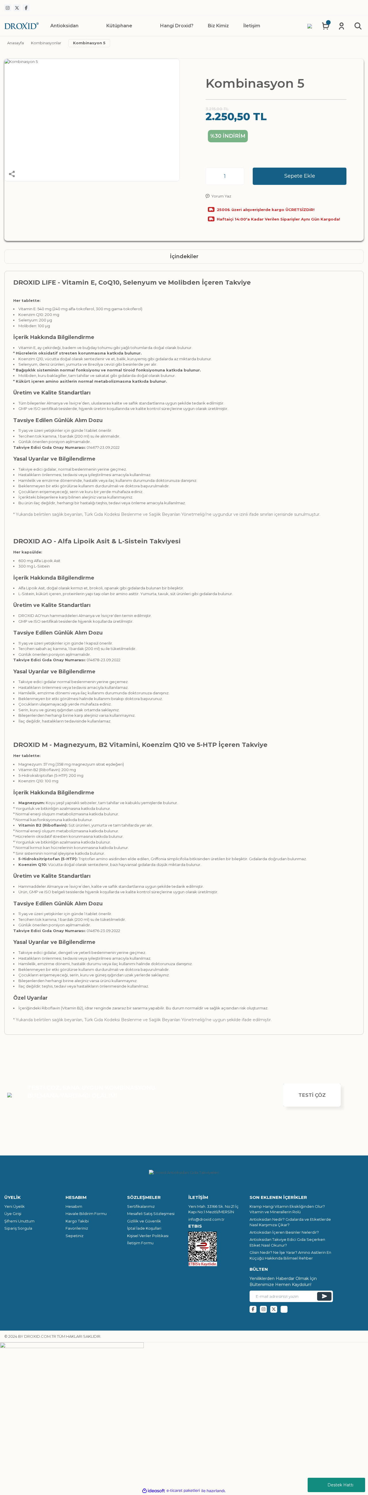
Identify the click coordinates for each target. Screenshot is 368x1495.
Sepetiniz (74, 1235)
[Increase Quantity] (238, 176)
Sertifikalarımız (141, 1206)
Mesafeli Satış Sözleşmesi (151, 1213)
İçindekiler (184, 256)
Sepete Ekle (299, 176)
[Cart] (326, 26)
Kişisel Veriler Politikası (147, 1235)
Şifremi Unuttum (19, 1221)
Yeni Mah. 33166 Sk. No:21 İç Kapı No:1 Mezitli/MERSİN (213, 1209)
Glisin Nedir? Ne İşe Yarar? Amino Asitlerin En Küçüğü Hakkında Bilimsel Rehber (290, 1255)
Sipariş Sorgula (18, 1228)
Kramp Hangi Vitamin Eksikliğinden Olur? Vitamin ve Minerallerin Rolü (287, 1209)
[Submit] (324, 1296)
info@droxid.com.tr (206, 1219)
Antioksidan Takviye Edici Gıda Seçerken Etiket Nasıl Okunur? (287, 1242)
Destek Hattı (340, 1485)
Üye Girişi (12, 1213)
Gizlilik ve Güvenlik (144, 1221)
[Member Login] (341, 26)
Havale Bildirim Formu (86, 1213)
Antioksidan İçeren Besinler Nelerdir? (284, 1232)
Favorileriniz (77, 1228)
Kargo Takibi (77, 1221)
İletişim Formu (140, 1243)
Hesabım (74, 1206)
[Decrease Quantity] (211, 176)
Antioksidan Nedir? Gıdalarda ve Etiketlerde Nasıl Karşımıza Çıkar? (290, 1222)
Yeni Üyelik (14, 1206)
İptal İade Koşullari (144, 1228)
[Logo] (21, 25)
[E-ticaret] (183, 1491)
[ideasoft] (153, 1491)
